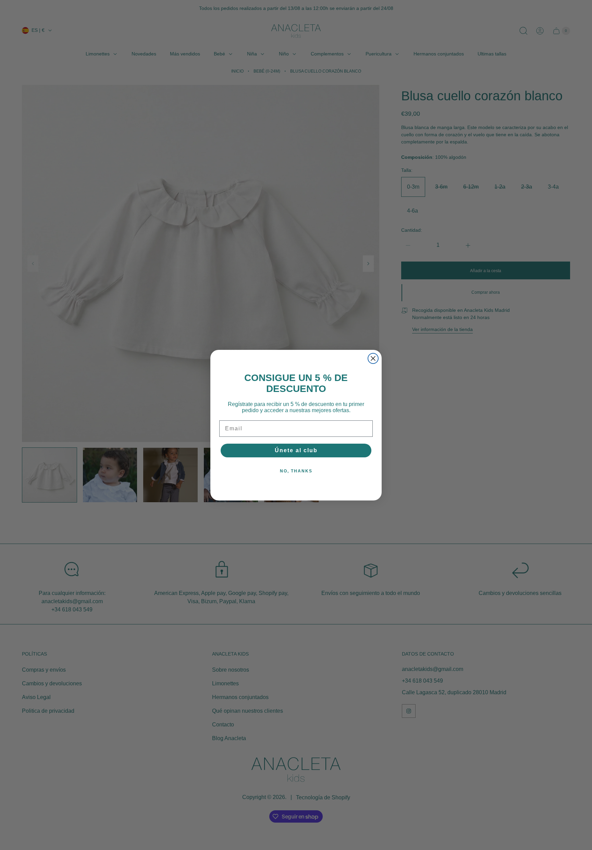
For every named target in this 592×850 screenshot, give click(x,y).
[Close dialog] (373, 358)
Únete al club (296, 450)
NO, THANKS (296, 471)
